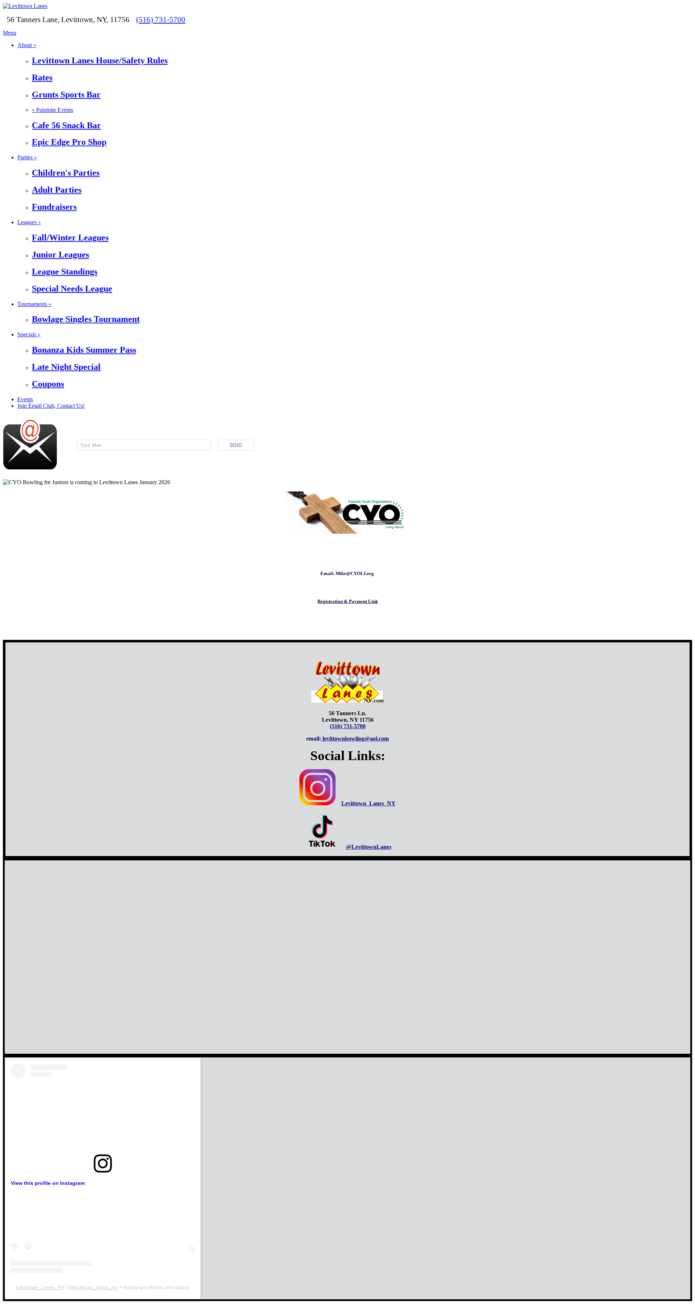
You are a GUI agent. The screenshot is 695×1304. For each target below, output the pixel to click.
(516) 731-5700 (160, 19)
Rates (42, 77)
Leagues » (29, 222)
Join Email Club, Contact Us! (51, 406)
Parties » (27, 157)
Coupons (48, 384)
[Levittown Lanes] (25, 6)
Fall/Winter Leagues (70, 237)
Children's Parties (66, 172)
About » (26, 45)
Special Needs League (72, 288)
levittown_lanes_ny (95, 1287)
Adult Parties (56, 189)
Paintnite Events (52, 110)
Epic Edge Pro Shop (69, 142)
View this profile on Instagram (48, 1183)
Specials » (29, 334)
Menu (9, 33)
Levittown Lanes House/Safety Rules (100, 60)
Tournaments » (34, 304)
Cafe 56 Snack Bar (66, 125)
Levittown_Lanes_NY (40, 1287)
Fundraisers (54, 206)
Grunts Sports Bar (66, 94)
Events (25, 399)
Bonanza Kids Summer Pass (84, 350)
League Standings (64, 271)
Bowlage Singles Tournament (86, 319)
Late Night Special (66, 367)
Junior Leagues (60, 254)
